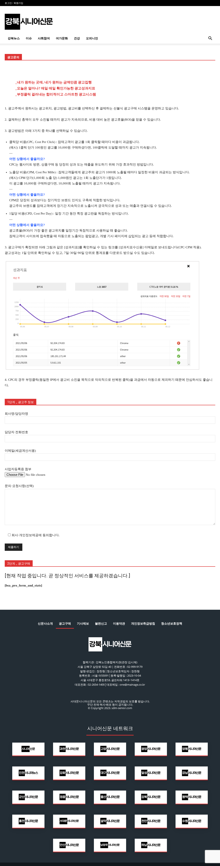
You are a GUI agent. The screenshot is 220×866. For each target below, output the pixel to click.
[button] (210, 39)
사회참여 (44, 38)
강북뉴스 (14, 38)
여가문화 (62, 38)
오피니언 (92, 38)
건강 (77, 38)
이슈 (29, 38)
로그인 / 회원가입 (14, 3)
